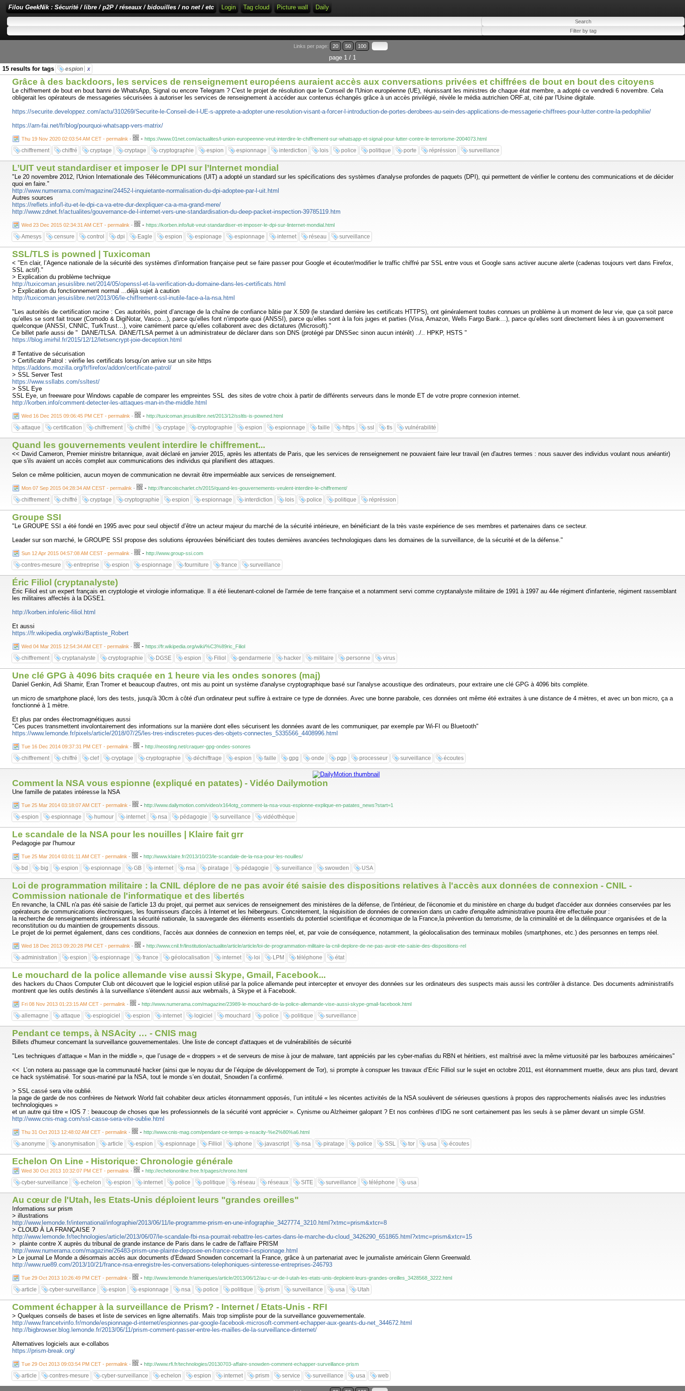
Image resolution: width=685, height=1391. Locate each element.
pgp (342, 758)
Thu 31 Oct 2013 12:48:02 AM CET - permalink (74, 1132)
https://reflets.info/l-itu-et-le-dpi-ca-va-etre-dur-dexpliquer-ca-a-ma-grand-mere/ (116, 204)
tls (389, 427)
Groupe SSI (36, 517)
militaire (324, 658)
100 (362, 46)
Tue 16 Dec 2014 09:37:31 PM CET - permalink (75, 746)
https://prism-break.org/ (43, 1350)
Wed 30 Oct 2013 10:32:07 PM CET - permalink (75, 1171)
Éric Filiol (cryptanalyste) (65, 582)
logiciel (203, 1015)
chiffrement (35, 150)
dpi (121, 236)
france (229, 565)
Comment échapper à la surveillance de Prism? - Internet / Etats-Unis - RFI (169, 1307)
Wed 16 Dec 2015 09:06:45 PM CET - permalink (75, 416)
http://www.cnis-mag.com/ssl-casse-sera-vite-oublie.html (88, 1118)
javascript (277, 1143)
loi (257, 957)
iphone (243, 1143)
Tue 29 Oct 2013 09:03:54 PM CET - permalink (74, 1364)
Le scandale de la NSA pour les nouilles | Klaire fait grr (127, 834)
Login (228, 7)
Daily (322, 7)
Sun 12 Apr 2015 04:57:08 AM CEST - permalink (75, 553)
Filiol (220, 658)
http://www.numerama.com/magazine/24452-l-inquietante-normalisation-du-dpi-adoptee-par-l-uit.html (145, 190)
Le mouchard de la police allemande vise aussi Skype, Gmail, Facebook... (169, 975)
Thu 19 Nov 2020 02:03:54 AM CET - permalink (74, 139)
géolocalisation (190, 957)
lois (324, 150)
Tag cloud (256, 7)
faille (324, 427)
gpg (294, 758)
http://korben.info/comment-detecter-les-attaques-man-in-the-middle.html (109, 402)
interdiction (293, 150)
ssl (370, 427)
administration (39, 957)
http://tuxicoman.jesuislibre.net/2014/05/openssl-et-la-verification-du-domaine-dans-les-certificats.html (149, 283)
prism (273, 1289)
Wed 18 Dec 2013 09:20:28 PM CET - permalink (75, 946)
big (44, 868)
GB (138, 868)
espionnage (251, 150)
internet (286, 236)
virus (389, 658)
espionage (208, 236)
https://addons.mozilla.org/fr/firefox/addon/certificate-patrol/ (91, 367)
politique (380, 150)
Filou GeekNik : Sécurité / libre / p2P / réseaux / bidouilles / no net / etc (111, 7)
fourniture (197, 565)
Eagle (144, 236)
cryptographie (176, 150)
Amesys (31, 236)
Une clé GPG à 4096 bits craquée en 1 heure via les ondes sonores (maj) (166, 675)
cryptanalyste (79, 658)
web (383, 1375)
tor (411, 1143)
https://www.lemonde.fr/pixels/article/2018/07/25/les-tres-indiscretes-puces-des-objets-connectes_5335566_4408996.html (175, 733)
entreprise (86, 565)
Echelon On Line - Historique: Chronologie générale (122, 1161)
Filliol (215, 1143)
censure (64, 236)
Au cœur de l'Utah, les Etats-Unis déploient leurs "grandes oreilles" (155, 1200)
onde (317, 758)
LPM (278, 957)
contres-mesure (41, 565)
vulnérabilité (420, 427)
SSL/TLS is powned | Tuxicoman (81, 254)
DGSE (163, 658)
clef (94, 758)
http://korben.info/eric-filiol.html (54, 612)
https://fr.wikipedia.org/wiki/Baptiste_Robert (70, 633)
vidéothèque (279, 817)
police (348, 150)
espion (77, 69)
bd (24, 868)
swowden (337, 868)
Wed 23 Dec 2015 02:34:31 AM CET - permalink (75, 225)
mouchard (238, 1015)
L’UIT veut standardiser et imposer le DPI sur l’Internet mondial (145, 168)
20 (335, 46)
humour (104, 817)
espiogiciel (106, 1015)
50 (348, 46)
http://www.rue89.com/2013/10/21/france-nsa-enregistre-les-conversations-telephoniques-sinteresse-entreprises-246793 (172, 1264)
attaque (31, 427)
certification (67, 427)
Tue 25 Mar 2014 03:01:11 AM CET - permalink (74, 856)
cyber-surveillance (44, 1182)
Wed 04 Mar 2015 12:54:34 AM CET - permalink (75, 646)
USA (367, 868)
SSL (390, 1143)
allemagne (34, 1015)
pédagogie (193, 817)
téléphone (309, 957)
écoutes (454, 758)
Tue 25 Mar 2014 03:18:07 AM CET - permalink (74, 805)
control (95, 236)
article (115, 1143)
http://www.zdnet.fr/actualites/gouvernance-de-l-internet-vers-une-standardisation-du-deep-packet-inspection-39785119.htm (176, 211)
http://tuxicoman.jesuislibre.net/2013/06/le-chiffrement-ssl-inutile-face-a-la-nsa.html (123, 297)
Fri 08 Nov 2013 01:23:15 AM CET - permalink (73, 1004)
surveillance (484, 150)
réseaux (278, 1182)
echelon (91, 1182)
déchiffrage (207, 758)
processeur (373, 758)
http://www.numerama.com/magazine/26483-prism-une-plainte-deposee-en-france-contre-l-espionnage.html (155, 1250)
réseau (318, 236)
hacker (292, 658)
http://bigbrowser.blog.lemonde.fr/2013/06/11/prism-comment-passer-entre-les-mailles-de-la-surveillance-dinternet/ (164, 1329)
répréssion (442, 150)
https (348, 427)
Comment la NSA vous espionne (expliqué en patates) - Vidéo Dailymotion (170, 783)
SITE (307, 1182)
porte (410, 150)
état (339, 957)
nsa (162, 817)
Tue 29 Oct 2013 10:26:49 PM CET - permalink (74, 1278)
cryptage (101, 150)
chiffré (69, 150)
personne (358, 658)
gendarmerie (255, 658)
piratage (218, 868)
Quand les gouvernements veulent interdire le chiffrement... (138, 445)
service (291, 1375)
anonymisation (76, 1143)
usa (432, 1143)
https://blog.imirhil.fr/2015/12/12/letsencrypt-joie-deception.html (97, 339)
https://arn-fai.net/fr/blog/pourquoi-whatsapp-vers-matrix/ (87, 125)
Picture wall (292, 7)
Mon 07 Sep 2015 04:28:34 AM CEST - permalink (76, 488)
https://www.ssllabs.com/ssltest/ (56, 381)
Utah (363, 1289)
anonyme (33, 1143)
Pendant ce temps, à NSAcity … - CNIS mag (104, 1033)
